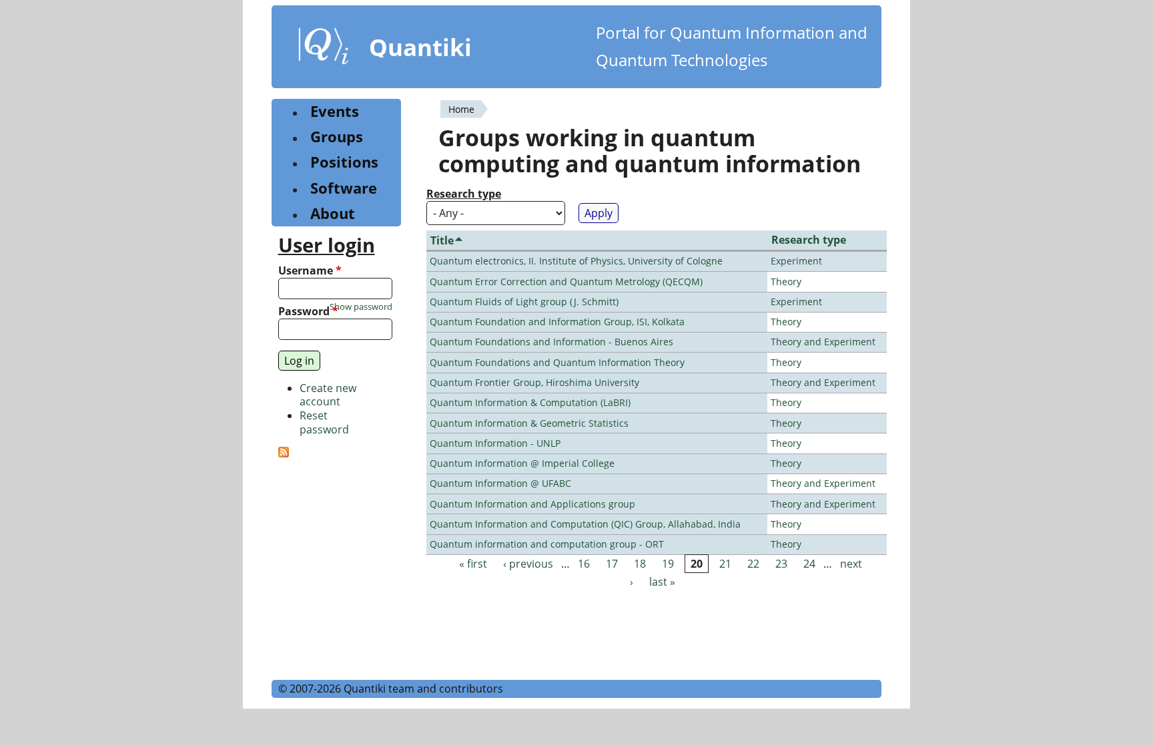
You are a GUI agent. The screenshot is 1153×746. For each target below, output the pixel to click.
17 (612, 563)
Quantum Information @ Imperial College (522, 463)
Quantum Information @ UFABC (500, 483)
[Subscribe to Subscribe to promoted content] (283, 453)
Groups (336, 136)
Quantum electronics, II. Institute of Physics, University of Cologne (576, 260)
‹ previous (528, 563)
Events (334, 111)
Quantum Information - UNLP (495, 443)
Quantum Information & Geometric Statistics (529, 423)
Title (442, 240)
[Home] (323, 48)
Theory (786, 281)
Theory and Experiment (823, 341)
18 (640, 563)
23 (781, 563)
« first (473, 563)
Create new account (328, 395)
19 (668, 563)
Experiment (796, 260)
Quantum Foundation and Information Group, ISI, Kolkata (557, 321)
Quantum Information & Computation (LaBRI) (530, 402)
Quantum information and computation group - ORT (547, 544)
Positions (344, 162)
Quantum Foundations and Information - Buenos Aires (551, 341)
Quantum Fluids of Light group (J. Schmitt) (524, 301)
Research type (463, 194)
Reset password (324, 422)
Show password (361, 307)
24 (809, 563)
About (332, 213)
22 (753, 563)
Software (343, 188)
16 (584, 563)
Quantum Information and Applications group (532, 504)
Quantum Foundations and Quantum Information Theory (557, 362)
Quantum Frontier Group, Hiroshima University (534, 382)
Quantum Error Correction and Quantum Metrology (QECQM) (566, 281)
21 (725, 563)
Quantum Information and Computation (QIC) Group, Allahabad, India (585, 524)
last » (662, 581)
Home (461, 109)
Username (310, 271)
